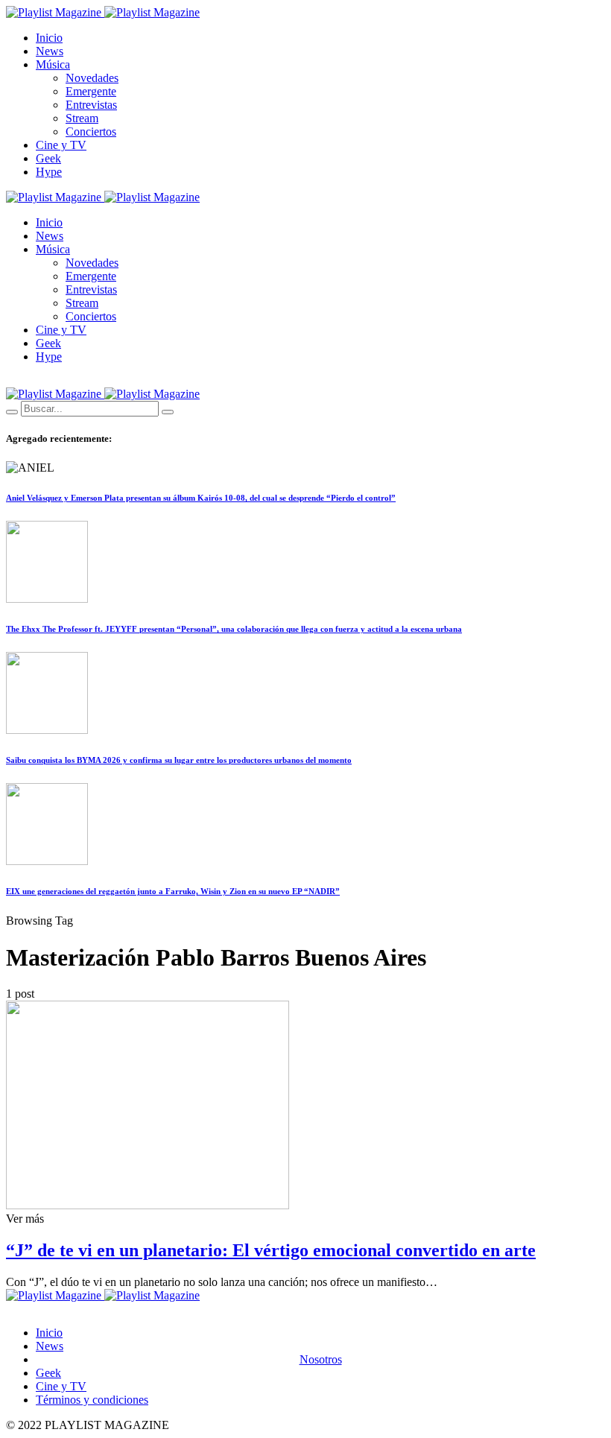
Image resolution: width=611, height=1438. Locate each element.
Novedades (92, 78)
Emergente (91, 91)
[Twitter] (27, 381)
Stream (82, 118)
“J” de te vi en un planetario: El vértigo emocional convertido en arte (271, 1250)
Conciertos (91, 131)
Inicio (49, 37)
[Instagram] (44, 381)
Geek (48, 158)
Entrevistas (91, 104)
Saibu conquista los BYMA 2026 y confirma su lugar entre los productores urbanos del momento (179, 760)
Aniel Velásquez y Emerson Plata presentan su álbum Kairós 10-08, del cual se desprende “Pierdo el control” (201, 497)
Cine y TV (61, 145)
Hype (49, 171)
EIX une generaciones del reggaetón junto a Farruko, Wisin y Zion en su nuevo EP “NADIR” (173, 891)
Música (53, 64)
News (49, 51)
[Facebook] (10, 381)
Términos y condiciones (92, 1399)
